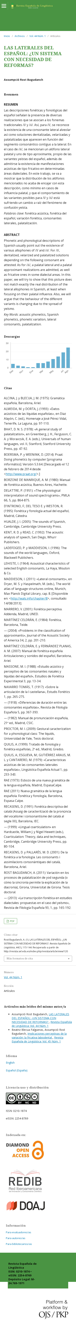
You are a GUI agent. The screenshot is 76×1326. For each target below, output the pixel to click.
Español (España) (16, 1070)
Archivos (20, 36)
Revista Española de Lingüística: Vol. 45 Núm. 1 (37, 1039)
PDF (11, 921)
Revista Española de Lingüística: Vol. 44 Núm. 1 (42, 1024)
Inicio (7, 36)
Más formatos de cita (20, 958)
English (10, 1062)
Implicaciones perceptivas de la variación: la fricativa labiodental (39, 1035)
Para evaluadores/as (18, 1232)
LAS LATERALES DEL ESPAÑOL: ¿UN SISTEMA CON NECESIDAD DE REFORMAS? (40, 1018)
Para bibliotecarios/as (19, 1244)
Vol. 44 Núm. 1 (37, 36)
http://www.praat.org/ (21, 474)
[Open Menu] (4, 6)
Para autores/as (15, 1238)
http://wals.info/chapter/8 (29, 598)
